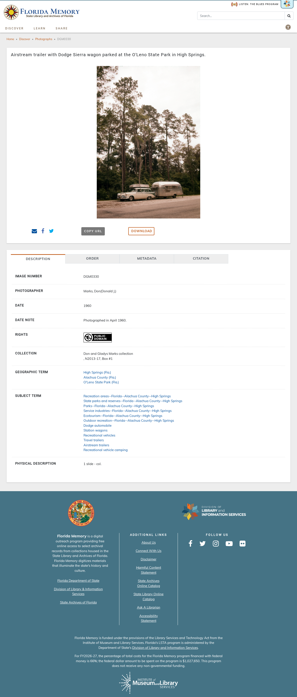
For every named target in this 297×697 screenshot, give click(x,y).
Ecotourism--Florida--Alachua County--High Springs (122, 416)
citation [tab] (201, 258)
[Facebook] (190, 543)
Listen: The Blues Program (259, 4)
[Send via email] (34, 232)
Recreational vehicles (99, 435)
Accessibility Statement (148, 618)
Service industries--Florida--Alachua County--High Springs (127, 411)
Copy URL (93, 231)
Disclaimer (148, 559)
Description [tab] (38, 259)
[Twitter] (202, 543)
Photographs (43, 39)
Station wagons (95, 430)
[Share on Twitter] (51, 232)
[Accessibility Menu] (289, 27)
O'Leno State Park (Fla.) (101, 382)
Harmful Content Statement (148, 570)
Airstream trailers (96, 445)
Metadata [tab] (147, 258)
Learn (40, 28)
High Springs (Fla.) (97, 372)
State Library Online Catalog (148, 596)
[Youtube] (229, 543)
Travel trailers (93, 440)
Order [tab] (92, 258)
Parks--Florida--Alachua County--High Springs (118, 406)
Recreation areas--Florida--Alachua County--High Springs (127, 396)
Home (10, 39)
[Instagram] (215, 543)
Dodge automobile (97, 425)
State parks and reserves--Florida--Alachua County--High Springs (132, 401)
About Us (149, 542)
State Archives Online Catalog (148, 583)
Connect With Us (148, 551)
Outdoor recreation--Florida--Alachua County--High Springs (128, 420)
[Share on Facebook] (43, 232)
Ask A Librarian (148, 607)
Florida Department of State (78, 581)
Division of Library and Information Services (165, 648)
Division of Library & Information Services (78, 591)
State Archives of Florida (78, 602)
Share (62, 28)
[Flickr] (242, 543)
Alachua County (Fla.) (99, 377)
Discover (14, 28)
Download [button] (141, 231)
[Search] (289, 16)
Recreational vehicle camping (105, 450)
